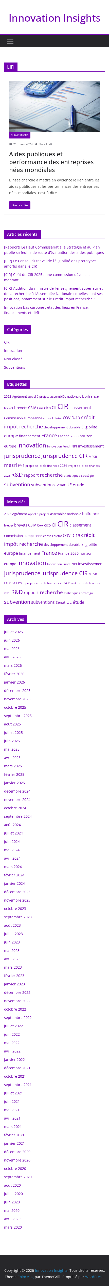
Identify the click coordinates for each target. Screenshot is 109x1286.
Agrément (19, 396)
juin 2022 (12, 1034)
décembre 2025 (17, 690)
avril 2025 (12, 757)
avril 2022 (12, 1051)
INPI (73, 446)
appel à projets (38, 396)
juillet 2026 (13, 631)
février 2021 (14, 1135)
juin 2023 (12, 942)
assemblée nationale (65, 396)
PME (21, 465)
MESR (93, 457)
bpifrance (90, 396)
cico (47, 407)
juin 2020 (12, 1202)
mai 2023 (12, 950)
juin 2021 (12, 1101)
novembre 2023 (17, 900)
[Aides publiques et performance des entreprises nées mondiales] (54, 106)
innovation (31, 445)
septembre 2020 (18, 1176)
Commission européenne (23, 418)
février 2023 (14, 975)
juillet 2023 (13, 933)
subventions (43, 485)
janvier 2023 (14, 984)
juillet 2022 (13, 1026)
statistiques (72, 475)
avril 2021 (12, 1118)
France (49, 435)
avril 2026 (12, 657)
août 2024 (12, 824)
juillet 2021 (13, 1093)
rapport (31, 475)
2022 (7, 396)
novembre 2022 (17, 1000)
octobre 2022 (15, 1009)
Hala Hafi (45, 144)
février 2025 (14, 774)
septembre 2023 (18, 917)
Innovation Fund (58, 446)
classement (80, 407)
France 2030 (68, 435)
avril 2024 (12, 858)
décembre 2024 (17, 791)
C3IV (32, 407)
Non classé (13, 359)
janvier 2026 (14, 682)
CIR (7, 342)
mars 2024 (13, 866)
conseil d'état (52, 418)
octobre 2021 (15, 1076)
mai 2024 (12, 849)
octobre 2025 (15, 707)
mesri (10, 464)
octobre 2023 (15, 908)
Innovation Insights (55, 18)
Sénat (60, 485)
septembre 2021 (18, 1084)
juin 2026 (12, 640)
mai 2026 (12, 648)
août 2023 (12, 925)
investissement (91, 446)
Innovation (13, 350)
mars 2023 (13, 967)
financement (29, 435)
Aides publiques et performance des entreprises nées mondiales (51, 162)
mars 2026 (13, 665)
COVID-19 (71, 417)
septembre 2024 (18, 816)
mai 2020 (12, 1210)
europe (11, 436)
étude (78, 485)
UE (69, 485)
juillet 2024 (13, 833)
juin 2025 (12, 740)
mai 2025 (12, 749)
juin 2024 (12, 841)
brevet (8, 408)
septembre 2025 (18, 715)
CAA (40, 408)
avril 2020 (12, 1218)
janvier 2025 (14, 782)
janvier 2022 (14, 1059)
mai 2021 (12, 1109)
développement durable (62, 427)
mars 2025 (13, 766)
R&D (17, 474)
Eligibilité (89, 426)
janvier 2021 (14, 1143)
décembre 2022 (17, 992)
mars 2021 (13, 1126)
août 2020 (12, 1185)
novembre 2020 (17, 1160)
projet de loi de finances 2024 (46, 466)
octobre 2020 (15, 1168)
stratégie (87, 475)
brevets (20, 407)
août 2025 (12, 724)
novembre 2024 (17, 799)
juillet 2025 (13, 732)
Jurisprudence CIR (64, 455)
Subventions (19, 135)
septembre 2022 (18, 1017)
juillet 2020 (13, 1193)
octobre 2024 (15, 807)
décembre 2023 (17, 891)
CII (54, 407)
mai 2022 (12, 1042)
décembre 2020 (17, 1151)
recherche (51, 474)
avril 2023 (12, 958)
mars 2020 (13, 1227)
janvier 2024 (14, 883)
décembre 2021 (17, 1067)
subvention (17, 484)
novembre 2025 (17, 698)
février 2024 (14, 875)
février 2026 (14, 673)
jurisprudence (22, 455)
